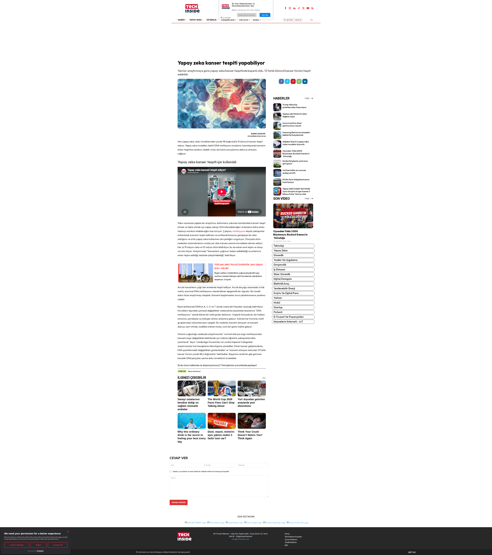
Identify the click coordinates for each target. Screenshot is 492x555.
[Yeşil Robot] (234, 522)
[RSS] (312, 8)
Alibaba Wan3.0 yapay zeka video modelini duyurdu (296, 143)
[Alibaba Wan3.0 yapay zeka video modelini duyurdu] (277, 144)
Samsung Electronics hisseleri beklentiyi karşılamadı (296, 133)
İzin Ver (265, 15)
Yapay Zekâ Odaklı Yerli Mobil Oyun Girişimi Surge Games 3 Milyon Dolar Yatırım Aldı (296, 191)
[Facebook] (285, 8)
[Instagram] (290, 8)
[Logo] (196, 8)
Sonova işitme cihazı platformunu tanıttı (292, 124)
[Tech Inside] (253, 522)
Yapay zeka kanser (194, 371)
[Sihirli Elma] (215, 522)
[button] (311, 20)
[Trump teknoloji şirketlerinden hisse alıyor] (277, 107)
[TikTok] (299, 8)
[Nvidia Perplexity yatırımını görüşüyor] (277, 164)
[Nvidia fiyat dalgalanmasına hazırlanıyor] (277, 182)
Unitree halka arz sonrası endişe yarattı (294, 171)
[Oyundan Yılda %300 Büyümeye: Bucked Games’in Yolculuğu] (277, 154)
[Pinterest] (293, 81)
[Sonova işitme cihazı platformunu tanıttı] (277, 126)
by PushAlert (227, 18)
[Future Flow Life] (297, 522)
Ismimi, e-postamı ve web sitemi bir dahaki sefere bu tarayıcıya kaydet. (201, 471)
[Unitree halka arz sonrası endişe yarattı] (277, 173)
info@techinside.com (240, 539)
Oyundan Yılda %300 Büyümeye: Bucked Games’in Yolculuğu (296, 154)
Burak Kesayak (258, 134)
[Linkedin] (294, 8)
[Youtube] (308, 8)
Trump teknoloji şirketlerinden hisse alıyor (295, 106)
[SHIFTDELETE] (195, 522)
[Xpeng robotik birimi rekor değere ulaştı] (277, 116)
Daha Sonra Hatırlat (247, 15)
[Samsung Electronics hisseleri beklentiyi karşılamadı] (277, 135)
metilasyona (239, 231)
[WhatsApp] (299, 81)
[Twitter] (303, 8)
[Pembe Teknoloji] (274, 522)
